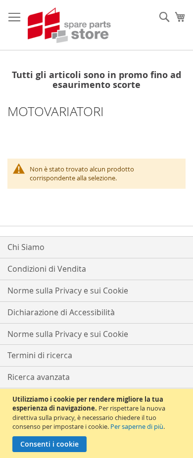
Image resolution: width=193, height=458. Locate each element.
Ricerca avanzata (38, 377)
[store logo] (69, 25)
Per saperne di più (136, 426)
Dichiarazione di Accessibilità (61, 312)
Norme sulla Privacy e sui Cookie (67, 290)
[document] (97, 423)
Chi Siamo (26, 247)
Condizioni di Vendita (46, 268)
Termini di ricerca (39, 355)
